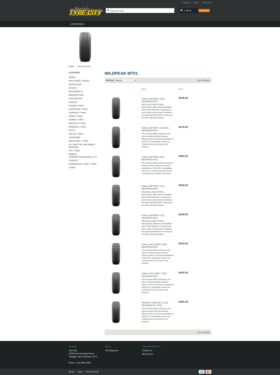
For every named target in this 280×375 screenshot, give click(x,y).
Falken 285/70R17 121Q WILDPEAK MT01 (153, 187)
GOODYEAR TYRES (78, 109)
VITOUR (72, 88)
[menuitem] (78, 24)
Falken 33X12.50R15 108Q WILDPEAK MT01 (154, 245)
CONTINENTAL (76, 98)
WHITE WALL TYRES (78, 141)
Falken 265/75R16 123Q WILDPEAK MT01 (153, 158)
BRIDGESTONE (76, 95)
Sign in (196, 3)
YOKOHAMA (74, 137)
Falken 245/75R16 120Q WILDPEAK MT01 (153, 100)
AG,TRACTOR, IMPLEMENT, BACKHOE (82, 145)
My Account (147, 354)
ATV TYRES (74, 151)
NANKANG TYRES (77, 127)
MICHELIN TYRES (77, 123)
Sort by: (110, 80)
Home (71, 66)
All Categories (111, 350)
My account (206, 3)
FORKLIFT (74, 160)
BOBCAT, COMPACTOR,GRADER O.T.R (83, 155)
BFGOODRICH (76, 91)
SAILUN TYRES (76, 134)
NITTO (72, 130)
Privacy (72, 372)
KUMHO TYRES (76, 120)
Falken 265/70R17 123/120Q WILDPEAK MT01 (155, 129)
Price (180, 89)
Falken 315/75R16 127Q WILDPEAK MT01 (153, 216)
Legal (80, 372)
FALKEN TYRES (76, 105)
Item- (144, 89)
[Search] (108, 10)
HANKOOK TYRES (77, 113)
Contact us (186, 3)
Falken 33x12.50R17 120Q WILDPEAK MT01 (154, 274)
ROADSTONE (75, 84)
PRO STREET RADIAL (79, 81)
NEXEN (72, 77)
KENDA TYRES (76, 116)
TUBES (72, 167)
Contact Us (147, 350)
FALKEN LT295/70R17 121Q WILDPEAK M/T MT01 (155, 303)
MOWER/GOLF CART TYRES (82, 164)
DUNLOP (73, 102)
